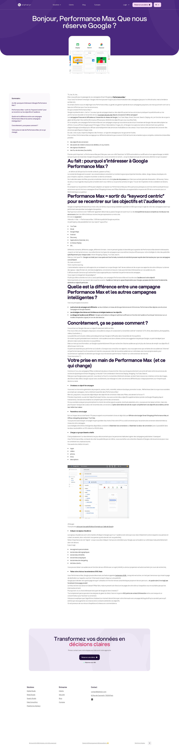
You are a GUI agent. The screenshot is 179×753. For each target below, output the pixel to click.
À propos (97, 5)
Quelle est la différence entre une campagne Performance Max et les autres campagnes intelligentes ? (27, 118)
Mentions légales (140, 743)
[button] (56, 5)
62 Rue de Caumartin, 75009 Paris (102, 695)
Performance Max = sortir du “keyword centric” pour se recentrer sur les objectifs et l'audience (29, 111)
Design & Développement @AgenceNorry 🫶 (95, 743)
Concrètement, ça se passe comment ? (25, 125)
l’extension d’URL (120, 575)
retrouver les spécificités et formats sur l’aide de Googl (94, 526)
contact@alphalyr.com (98, 692)
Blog (83, 5)
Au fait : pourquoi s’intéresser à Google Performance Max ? (29, 104)
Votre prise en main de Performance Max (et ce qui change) (29, 131)
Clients (71, 5)
